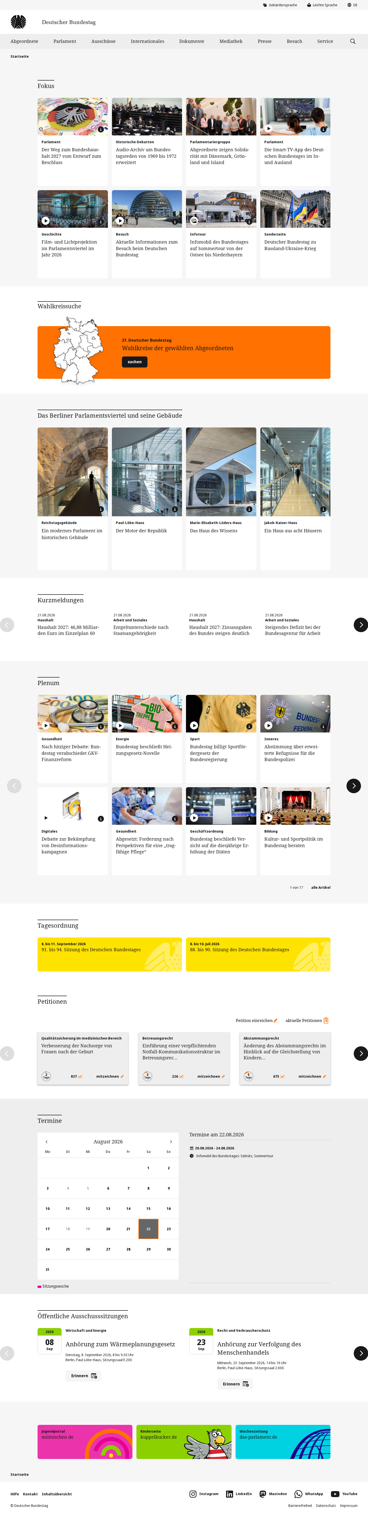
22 (152, 1232)
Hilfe (15, 1494)
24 (52, 1253)
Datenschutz (326, 1505)
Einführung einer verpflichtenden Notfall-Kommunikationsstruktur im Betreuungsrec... (181, 1052)
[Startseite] (53, 22)
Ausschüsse (103, 41)
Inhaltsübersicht (57, 1494)
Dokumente (191, 41)
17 (52, 1232)
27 (112, 1253)
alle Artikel (320, 887)
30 (173, 1253)
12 (92, 1212)
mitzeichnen (108, 1076)
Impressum (348, 1505)
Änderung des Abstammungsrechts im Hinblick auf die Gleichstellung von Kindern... (285, 1052)
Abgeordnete (24, 41)
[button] (351, 5)
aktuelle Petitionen (304, 1020)
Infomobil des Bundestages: (234, 1155)
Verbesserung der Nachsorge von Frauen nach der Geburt (76, 1049)
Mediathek (231, 41)
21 (132, 1232)
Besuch (294, 41)
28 (132, 1253)
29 (152, 1253)
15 (152, 1212)
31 (52, 1273)
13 (112, 1212)
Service (325, 41)
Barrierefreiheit (300, 1505)
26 (92, 1253)
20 (112, 1232)
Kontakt (30, 1494)
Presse (265, 41)
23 (173, 1232)
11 (72, 1212)
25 (72, 1253)
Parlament (65, 41)
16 (173, 1212)
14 (132, 1212)
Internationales (147, 41)
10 (52, 1212)
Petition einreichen (254, 1020)
